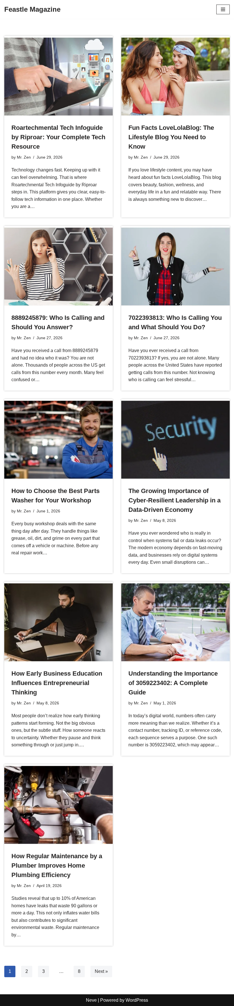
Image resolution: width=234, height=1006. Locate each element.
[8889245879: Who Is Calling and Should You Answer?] (58, 266)
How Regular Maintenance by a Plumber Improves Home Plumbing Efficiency (56, 865)
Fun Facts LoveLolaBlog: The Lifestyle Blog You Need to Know (171, 137)
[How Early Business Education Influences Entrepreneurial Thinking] (58, 622)
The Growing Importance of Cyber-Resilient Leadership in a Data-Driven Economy (174, 500)
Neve (91, 1000)
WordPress (137, 1000)
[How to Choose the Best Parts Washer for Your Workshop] (58, 439)
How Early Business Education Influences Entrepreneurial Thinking (56, 683)
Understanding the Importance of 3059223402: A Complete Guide (173, 683)
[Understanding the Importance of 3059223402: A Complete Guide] (175, 622)
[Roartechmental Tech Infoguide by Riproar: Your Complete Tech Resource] (58, 76)
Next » (101, 971)
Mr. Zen (24, 157)
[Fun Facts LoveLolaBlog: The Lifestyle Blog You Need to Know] (175, 76)
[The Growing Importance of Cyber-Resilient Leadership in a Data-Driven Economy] (175, 439)
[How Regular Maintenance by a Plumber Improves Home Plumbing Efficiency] (58, 805)
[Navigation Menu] (223, 9)
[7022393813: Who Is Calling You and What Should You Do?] (175, 266)
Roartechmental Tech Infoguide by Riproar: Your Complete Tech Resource (58, 137)
